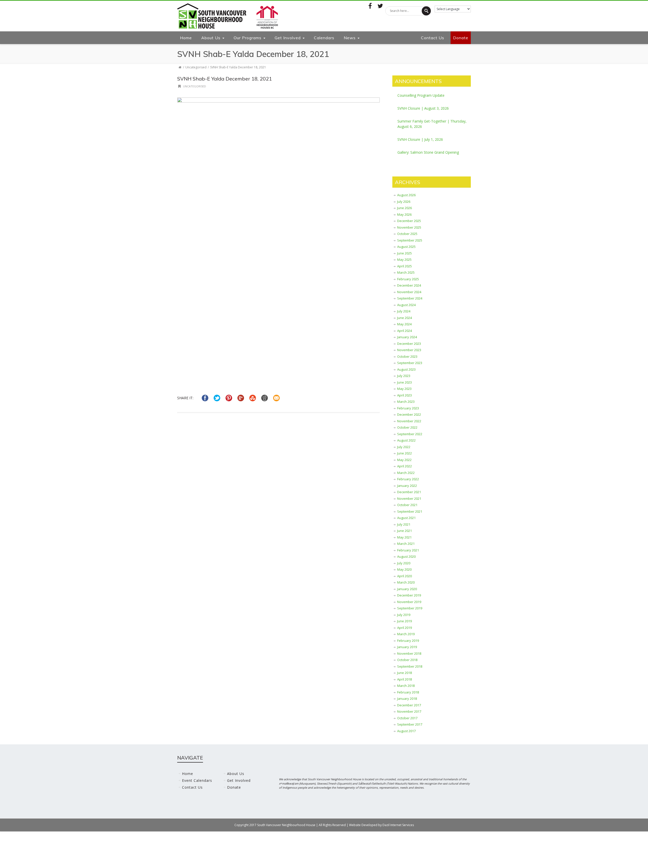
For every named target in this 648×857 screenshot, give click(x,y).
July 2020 (403, 563)
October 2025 (407, 233)
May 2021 (404, 537)
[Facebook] (370, 6)
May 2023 (404, 388)
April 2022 (404, 466)
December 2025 (409, 220)
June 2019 (404, 621)
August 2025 (406, 246)
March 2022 (406, 472)
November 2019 (409, 602)
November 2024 (409, 292)
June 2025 (404, 253)
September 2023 (409, 363)
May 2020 (404, 569)
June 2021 (404, 530)
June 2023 (404, 382)
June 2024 (404, 317)
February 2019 (408, 640)
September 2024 (409, 298)
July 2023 (403, 375)
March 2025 (406, 272)
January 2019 (407, 647)
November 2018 (409, 653)
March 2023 (406, 401)
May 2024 (404, 324)
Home (186, 37)
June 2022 (404, 453)
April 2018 (404, 679)
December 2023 (409, 343)
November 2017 (409, 711)
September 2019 (409, 608)
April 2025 (404, 266)
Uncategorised (196, 67)
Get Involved (288, 37)
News (350, 37)
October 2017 (407, 718)
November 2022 (409, 421)
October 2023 (407, 356)
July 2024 (403, 311)
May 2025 (404, 259)
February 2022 (408, 479)
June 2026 (404, 208)
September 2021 (409, 511)
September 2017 (409, 724)
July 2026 (403, 201)
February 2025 (408, 279)
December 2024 (409, 285)
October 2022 (407, 427)
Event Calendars (197, 780)
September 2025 (409, 240)
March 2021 (406, 543)
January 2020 (407, 589)
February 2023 (408, 408)
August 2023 (406, 369)
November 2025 (409, 227)
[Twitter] (380, 6)
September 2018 (409, 666)
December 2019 (409, 595)
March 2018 (406, 685)
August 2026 (406, 195)
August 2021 (406, 517)
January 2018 (407, 698)
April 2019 (404, 627)
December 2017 (409, 705)
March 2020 (406, 582)
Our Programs (247, 37)
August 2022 (406, 440)
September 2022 (409, 434)
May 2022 (404, 459)
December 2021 (409, 492)
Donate (460, 37)
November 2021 (409, 498)
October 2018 (407, 659)
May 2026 (404, 214)
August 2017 (406, 731)
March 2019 (406, 634)
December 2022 (409, 414)
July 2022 (403, 447)
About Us (210, 37)
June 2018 (404, 672)
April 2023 (404, 395)
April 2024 (404, 330)
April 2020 (404, 576)
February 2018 (408, 692)
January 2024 (407, 337)
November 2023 (409, 350)
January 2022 (407, 485)
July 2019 (403, 614)
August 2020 (406, 556)
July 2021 (403, 524)
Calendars (324, 37)
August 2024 (406, 305)
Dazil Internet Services (398, 825)
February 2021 (408, 550)
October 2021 (407, 505)
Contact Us (432, 37)
